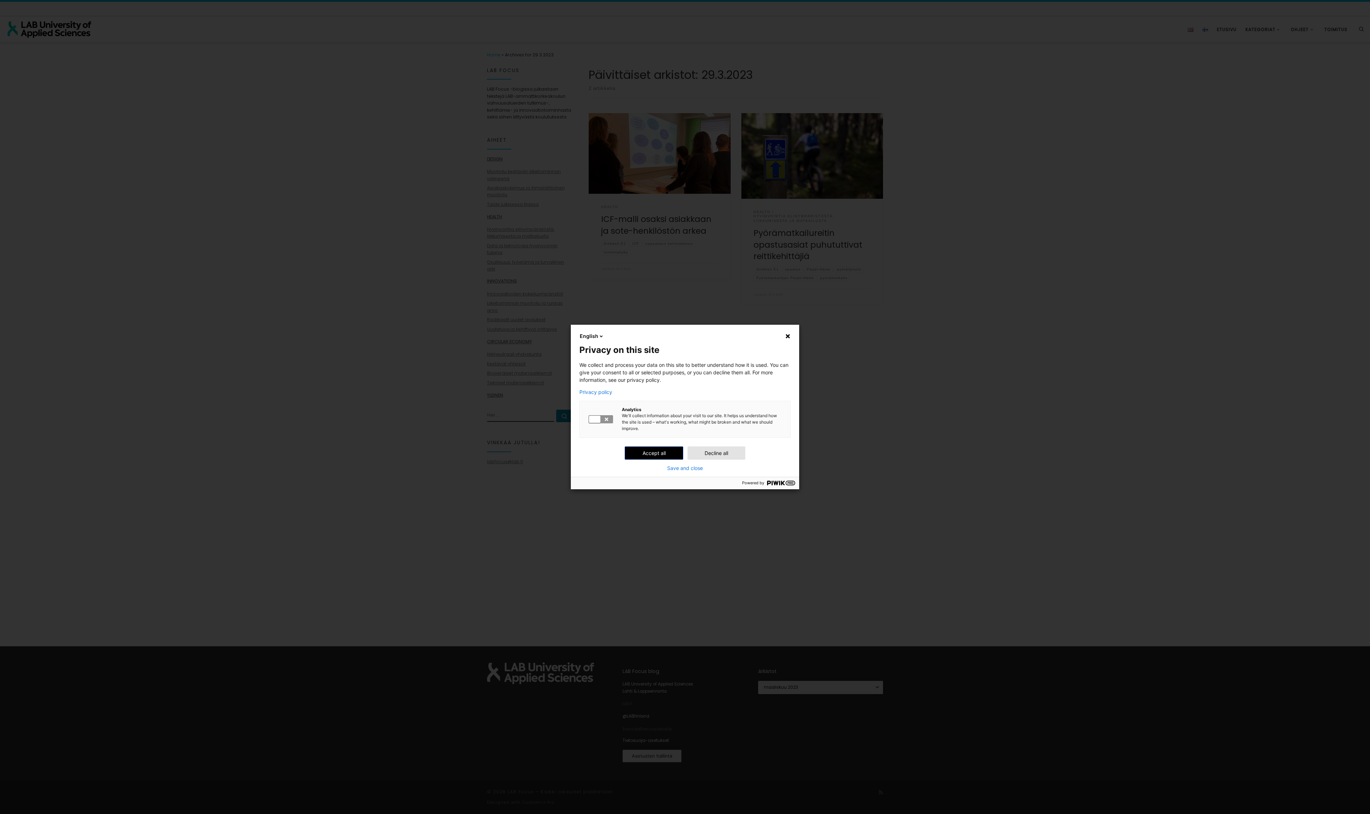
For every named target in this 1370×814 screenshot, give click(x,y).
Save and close (685, 468)
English (589, 336)
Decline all (716, 453)
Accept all (654, 453)
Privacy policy (595, 392)
